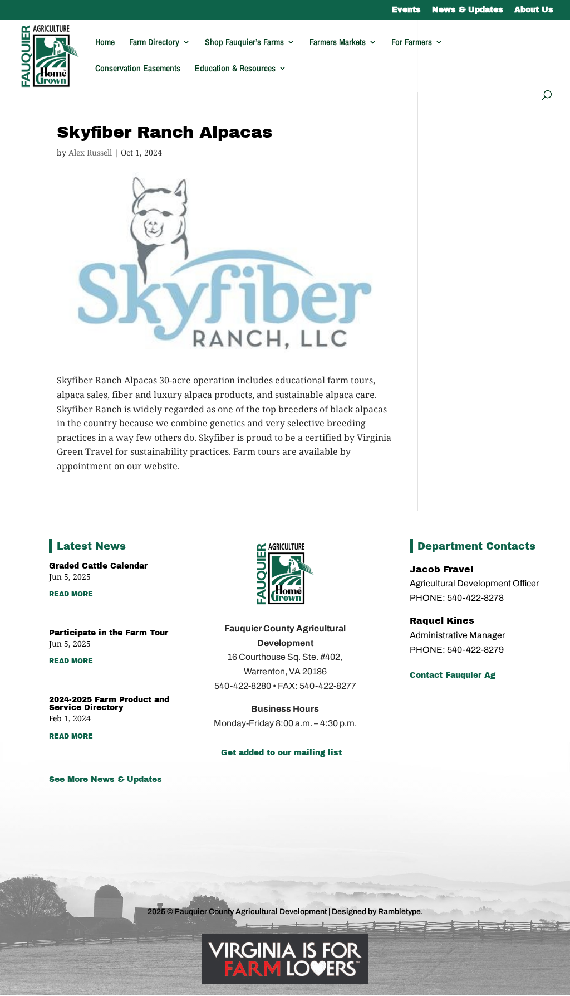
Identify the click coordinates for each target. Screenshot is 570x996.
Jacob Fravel (441, 569)
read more (71, 594)
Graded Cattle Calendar (98, 566)
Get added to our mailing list (281, 753)
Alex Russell (90, 153)
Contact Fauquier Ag (452, 675)
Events (406, 10)
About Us (533, 10)
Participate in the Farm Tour (108, 633)
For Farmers (411, 43)
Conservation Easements (137, 69)
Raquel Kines (443, 620)
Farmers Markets (337, 43)
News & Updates (467, 10)
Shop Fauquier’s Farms (244, 43)
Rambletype (399, 911)
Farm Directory (154, 43)
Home (105, 43)
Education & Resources (235, 69)
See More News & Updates (105, 779)
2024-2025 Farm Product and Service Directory (109, 704)
